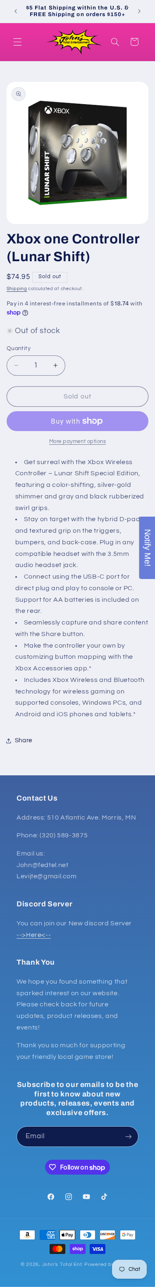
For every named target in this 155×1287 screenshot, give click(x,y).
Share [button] (23, 740)
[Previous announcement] (16, 11)
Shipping (17, 288)
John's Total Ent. (62, 1264)
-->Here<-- (34, 935)
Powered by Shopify (109, 1264)
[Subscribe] (128, 1136)
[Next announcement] (139, 11)
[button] (17, 41)
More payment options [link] (77, 441)
